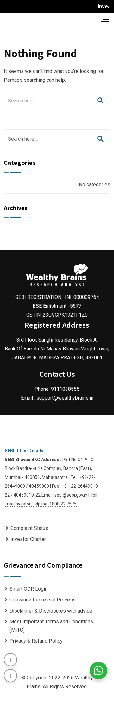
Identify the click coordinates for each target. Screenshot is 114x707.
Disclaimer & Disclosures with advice (51, 611)
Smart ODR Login (29, 589)
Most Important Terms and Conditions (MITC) (51, 626)
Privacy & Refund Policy (36, 641)
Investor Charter (28, 539)
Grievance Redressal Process (43, 600)
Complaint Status (29, 528)
